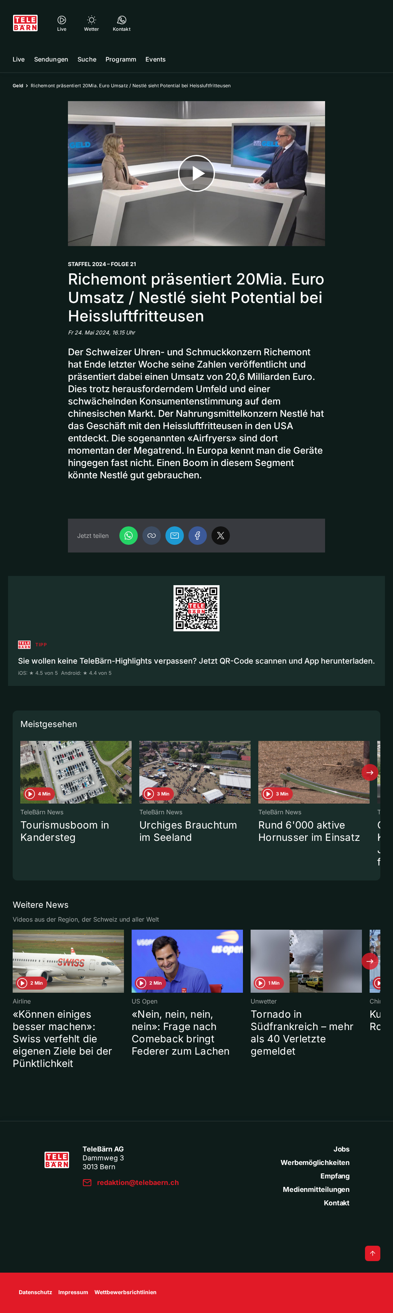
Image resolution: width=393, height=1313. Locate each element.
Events (155, 59)
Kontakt (337, 1203)
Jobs (342, 1149)
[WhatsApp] (128, 535)
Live (19, 59)
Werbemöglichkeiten (315, 1162)
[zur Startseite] (25, 23)
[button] (151, 535)
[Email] (174, 535)
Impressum (73, 1292)
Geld (18, 85)
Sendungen (51, 59)
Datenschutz (35, 1292)
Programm (121, 59)
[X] (220, 535)
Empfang (335, 1176)
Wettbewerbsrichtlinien (125, 1292)
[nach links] (23, 772)
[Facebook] (197, 535)
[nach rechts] (370, 772)
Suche (87, 59)
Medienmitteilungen (316, 1189)
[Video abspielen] (196, 173)
